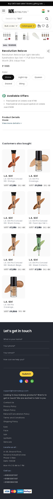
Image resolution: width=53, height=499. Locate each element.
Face (6, 430)
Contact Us (9, 402)
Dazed (10, 84)
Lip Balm (8, 438)
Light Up (24, 78)
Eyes (6, 427)
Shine (9, 78)
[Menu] (3, 11)
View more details (11, 123)
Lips (5, 434)
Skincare (8, 442)
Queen (40, 78)
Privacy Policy (10, 406)
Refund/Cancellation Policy (17, 414)
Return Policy (10, 410)
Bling (23, 84)
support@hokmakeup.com (16, 391)
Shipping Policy (11, 421)
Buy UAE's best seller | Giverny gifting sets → (26, 3)
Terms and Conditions (14, 417)
